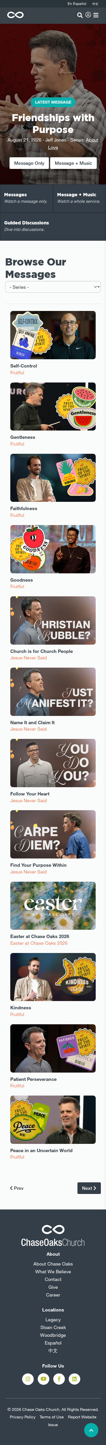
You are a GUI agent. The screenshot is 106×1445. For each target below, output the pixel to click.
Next (87, 1188)
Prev (18, 1188)
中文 (53, 1350)
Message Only (29, 163)
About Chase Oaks (53, 1264)
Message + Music (73, 163)
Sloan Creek (53, 1327)
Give (53, 1287)
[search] (80, 15)
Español (53, 1343)
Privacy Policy (23, 1416)
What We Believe (53, 1271)
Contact (53, 1279)
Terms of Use (52, 1416)
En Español (77, 3)
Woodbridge (53, 1335)
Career (53, 1295)
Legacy (53, 1319)
